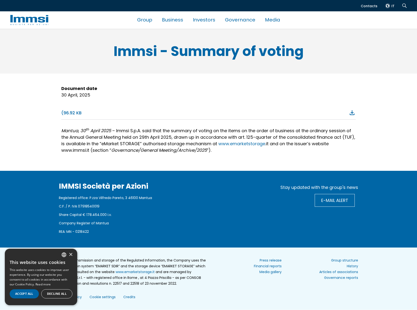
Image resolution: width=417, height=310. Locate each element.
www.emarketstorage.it (135, 271)
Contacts (369, 6)
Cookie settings (103, 297)
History (352, 266)
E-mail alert (334, 200)
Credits (129, 297)
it (393, 6)
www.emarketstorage (241, 144)
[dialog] (41, 277)
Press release (271, 260)
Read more (43, 284)
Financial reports (268, 266)
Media (272, 19)
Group (144, 19)
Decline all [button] (57, 294)
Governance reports (341, 277)
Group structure (344, 260)
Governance (240, 19)
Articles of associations (338, 271)
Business (172, 19)
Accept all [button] (24, 294)
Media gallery (270, 271)
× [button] (70, 254)
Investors (204, 19)
